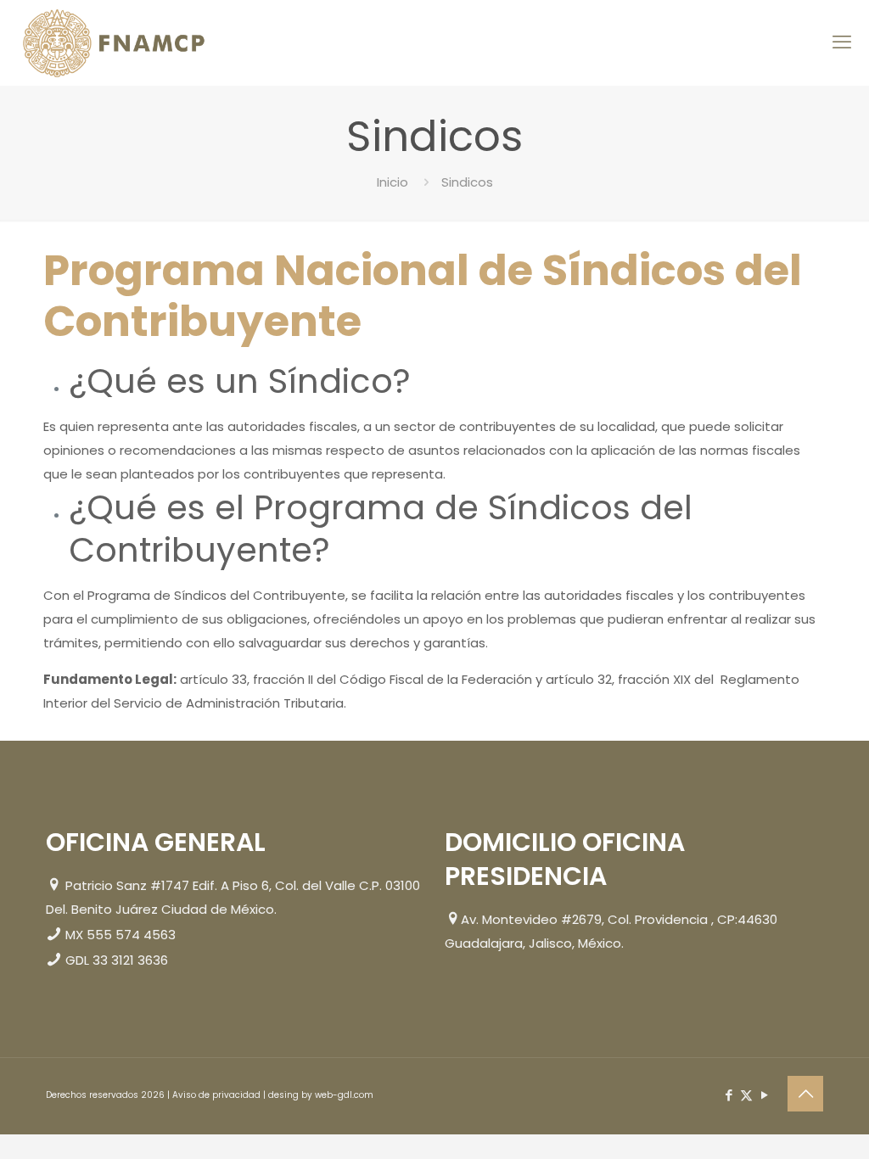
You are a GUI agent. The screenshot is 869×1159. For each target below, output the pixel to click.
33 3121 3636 (130, 960)
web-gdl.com (344, 1095)
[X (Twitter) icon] (746, 1095)
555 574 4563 (131, 934)
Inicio (392, 182)
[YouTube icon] (764, 1095)
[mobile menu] (841, 42)
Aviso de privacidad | (220, 1095)
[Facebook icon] (728, 1095)
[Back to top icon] (805, 1093)
